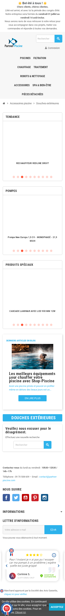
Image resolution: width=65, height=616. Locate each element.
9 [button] (47, 177)
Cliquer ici (20, 612)
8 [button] (43, 177)
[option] (32, 148)
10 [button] (51, 177)
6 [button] (34, 177)
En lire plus (32, 398)
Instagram (44, 497)
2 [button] (18, 177)
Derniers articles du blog (21, 340)
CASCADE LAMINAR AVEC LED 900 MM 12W (32, 311)
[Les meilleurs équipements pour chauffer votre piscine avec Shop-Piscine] (32, 356)
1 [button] (14, 177)
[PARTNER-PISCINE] (13, 42)
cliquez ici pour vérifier (15, 594)
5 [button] (30, 177)
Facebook (6, 497)
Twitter (16, 497)
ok (54, 529)
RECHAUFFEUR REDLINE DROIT (32, 163)
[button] (10, 376)
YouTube (25, 497)
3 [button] (22, 177)
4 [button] (26, 177)
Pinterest (35, 497)
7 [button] (39, 177)
